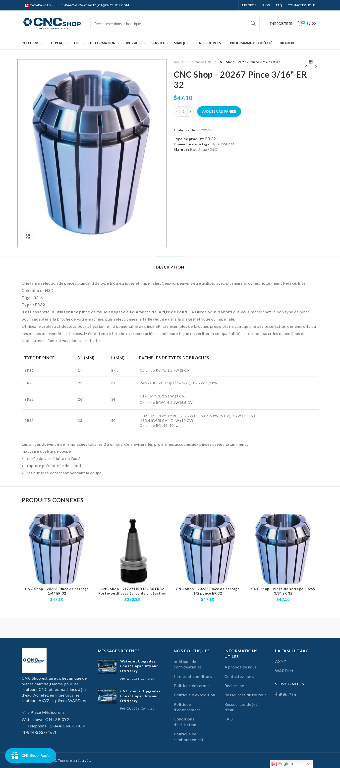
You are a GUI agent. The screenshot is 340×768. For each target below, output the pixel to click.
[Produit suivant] (315, 61)
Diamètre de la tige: (192, 144)
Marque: (181, 149)
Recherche (253, 23)
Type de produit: (189, 139)
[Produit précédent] (305, 61)
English (285, 764)
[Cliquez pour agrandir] (27, 236)
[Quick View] (88, 533)
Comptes (147, 678)
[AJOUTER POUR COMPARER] (88, 522)
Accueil (179, 62)
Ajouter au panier (219, 111)
